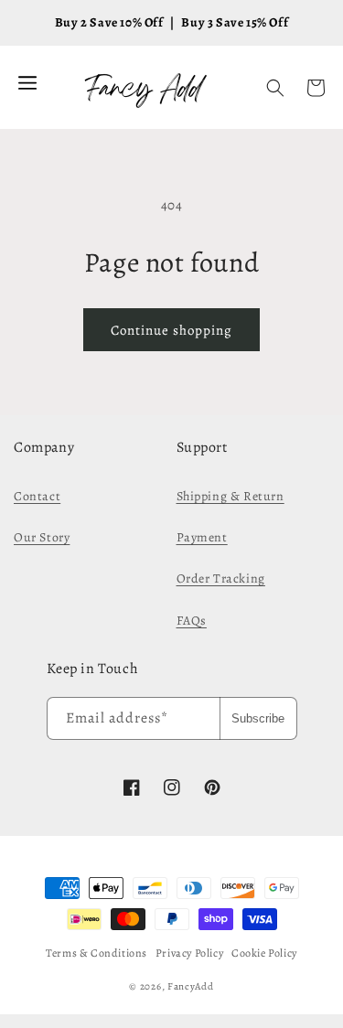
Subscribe (257, 718)
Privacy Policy (189, 953)
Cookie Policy (264, 953)
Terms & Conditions (96, 953)
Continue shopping (171, 330)
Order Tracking (221, 578)
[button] (275, 88)
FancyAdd (190, 986)
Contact (37, 496)
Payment (202, 537)
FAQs (192, 620)
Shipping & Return (230, 496)
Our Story (42, 537)
